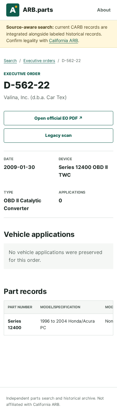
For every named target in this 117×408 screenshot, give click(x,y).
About (104, 9)
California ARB (63, 40)
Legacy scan (58, 135)
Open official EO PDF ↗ (58, 118)
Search (10, 60)
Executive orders (39, 60)
